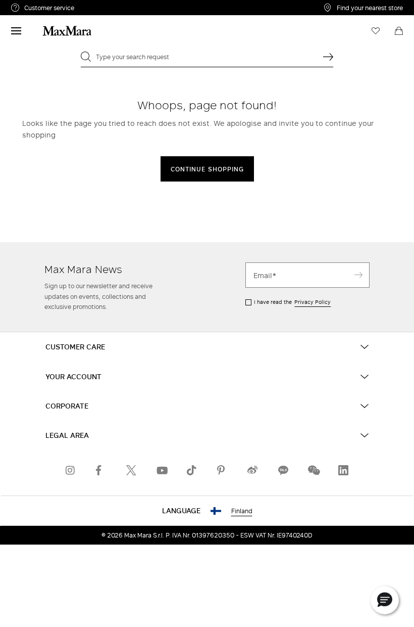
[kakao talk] (283, 470)
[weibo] (252, 470)
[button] (385, 600)
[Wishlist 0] (376, 30)
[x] (131, 470)
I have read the (292, 302)
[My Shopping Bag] (399, 30)
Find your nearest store (370, 7)
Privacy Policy (312, 302)
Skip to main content (38, 5)
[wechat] (313, 470)
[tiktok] (192, 470)
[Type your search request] (328, 57)
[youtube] (162, 470)
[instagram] (71, 470)
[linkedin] (343, 470)
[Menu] (16, 30)
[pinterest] (222, 470)
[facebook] (101, 470)
